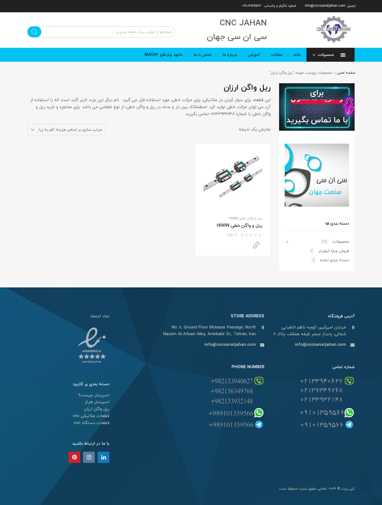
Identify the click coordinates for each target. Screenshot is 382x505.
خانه (297, 55)
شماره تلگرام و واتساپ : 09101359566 (269, 6)
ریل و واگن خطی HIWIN (245, 218)
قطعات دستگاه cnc (91, 423)
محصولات (326, 55)
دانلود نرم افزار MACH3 (164, 55)
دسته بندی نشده (334, 260)
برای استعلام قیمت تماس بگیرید (256, 245)
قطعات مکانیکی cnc (91, 416)
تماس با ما (203, 55)
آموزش (254, 55)
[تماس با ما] (103, 458)
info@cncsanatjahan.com (320, 345)
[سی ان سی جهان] (334, 44)
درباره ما (230, 55)
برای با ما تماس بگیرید (317, 106)
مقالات (276, 55)
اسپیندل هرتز (97, 402)
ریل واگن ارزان (96, 409)
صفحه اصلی (346, 72)
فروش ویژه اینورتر (334, 251)
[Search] (34, 31)
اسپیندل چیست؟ (93, 395)
